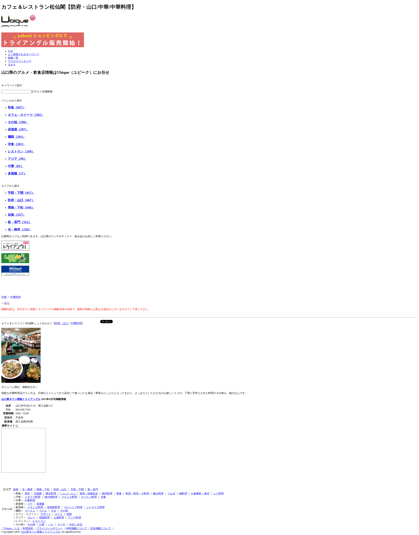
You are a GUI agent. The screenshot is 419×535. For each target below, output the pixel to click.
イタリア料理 (32, 497)
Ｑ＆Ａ (12, 64)
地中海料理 (50, 497)
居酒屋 (40, 503)
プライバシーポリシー (49, 528)
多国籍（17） (17, 173)
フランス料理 (69, 497)
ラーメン (30, 510)
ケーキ (61, 524)
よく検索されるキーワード (23, 54)
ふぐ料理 (218, 493)
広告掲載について (100, 528)
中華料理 (15, 297)
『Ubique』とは (10, 528)
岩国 (15, 489)
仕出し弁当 (75, 524)
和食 (119, 493)
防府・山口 (61, 323)
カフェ (59, 514)
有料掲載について (76, 528)
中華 (4, 297)
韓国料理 (44, 517)
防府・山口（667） (21, 200)
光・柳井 (27, 489)
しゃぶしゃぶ (68, 493)
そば (53, 510)
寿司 (27, 493)
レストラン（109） (21, 151)
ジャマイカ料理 (95, 507)
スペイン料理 (89, 497)
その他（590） (18, 122)
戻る (6, 303)
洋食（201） (16, 144)
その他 (64, 510)
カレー (31, 517)
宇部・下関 (77, 489)
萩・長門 (93, 489)
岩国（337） (16, 214)
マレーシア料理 (73, 507)
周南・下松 (43, 489)
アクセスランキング (19, 61)
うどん (43, 510)
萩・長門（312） (19, 222)
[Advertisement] (209, 285)
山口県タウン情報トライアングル (21, 399)
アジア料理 (74, 517)
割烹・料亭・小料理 (137, 493)
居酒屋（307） (18, 129)
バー (30, 503)
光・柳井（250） (19, 229)
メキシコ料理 (35, 507)
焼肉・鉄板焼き (89, 493)
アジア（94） (17, 158)
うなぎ (171, 493)
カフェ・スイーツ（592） (26, 114)
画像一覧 (13, 57)
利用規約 (28, 528)
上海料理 (59, 517)
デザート (45, 514)
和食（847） (16, 107)
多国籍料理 (53, 507)
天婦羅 (38, 493)
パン (51, 524)
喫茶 (69, 514)
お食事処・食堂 (200, 493)
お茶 (41, 524)
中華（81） (16, 166)
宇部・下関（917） (21, 192)
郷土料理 (158, 493)
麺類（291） (16, 136)
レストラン (39, 521)
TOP (10, 51)
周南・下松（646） (21, 207)
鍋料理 (183, 493)
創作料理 (107, 493)
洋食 (103, 497)
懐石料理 (51, 493)
